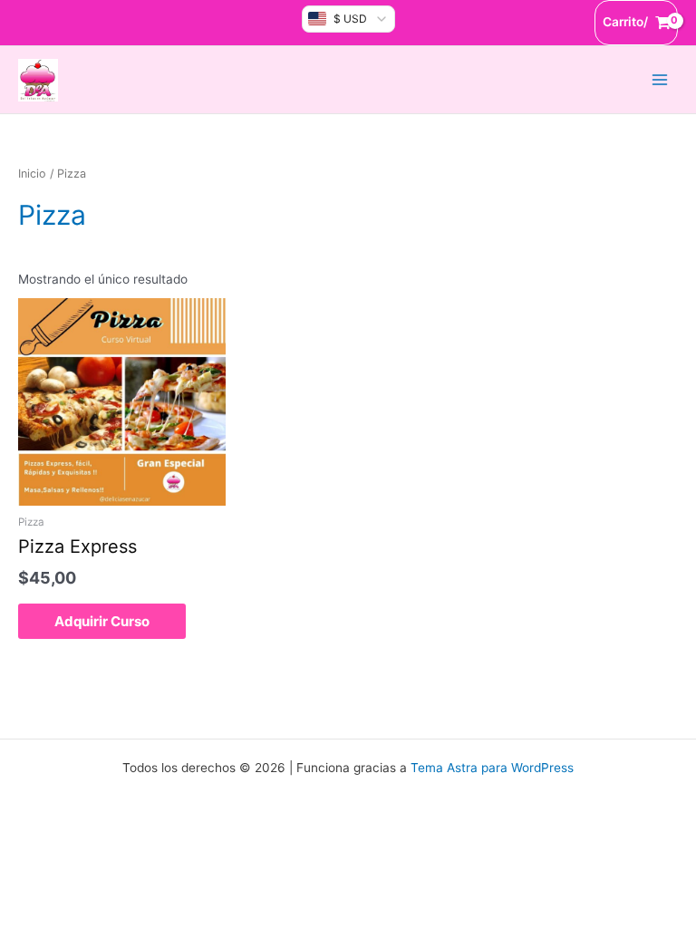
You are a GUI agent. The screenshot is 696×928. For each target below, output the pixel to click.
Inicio (32, 173)
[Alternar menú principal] (660, 79)
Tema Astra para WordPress (492, 767)
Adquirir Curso (102, 621)
